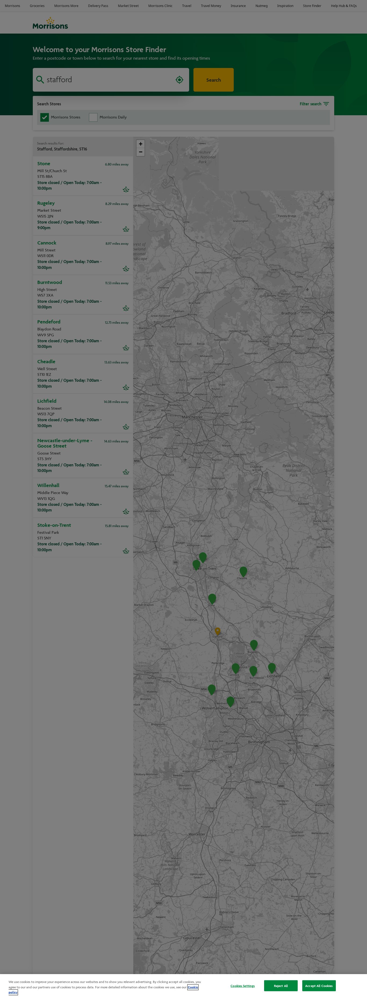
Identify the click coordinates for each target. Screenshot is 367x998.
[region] (183, 986)
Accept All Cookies (319, 985)
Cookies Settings (243, 985)
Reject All (281, 985)
